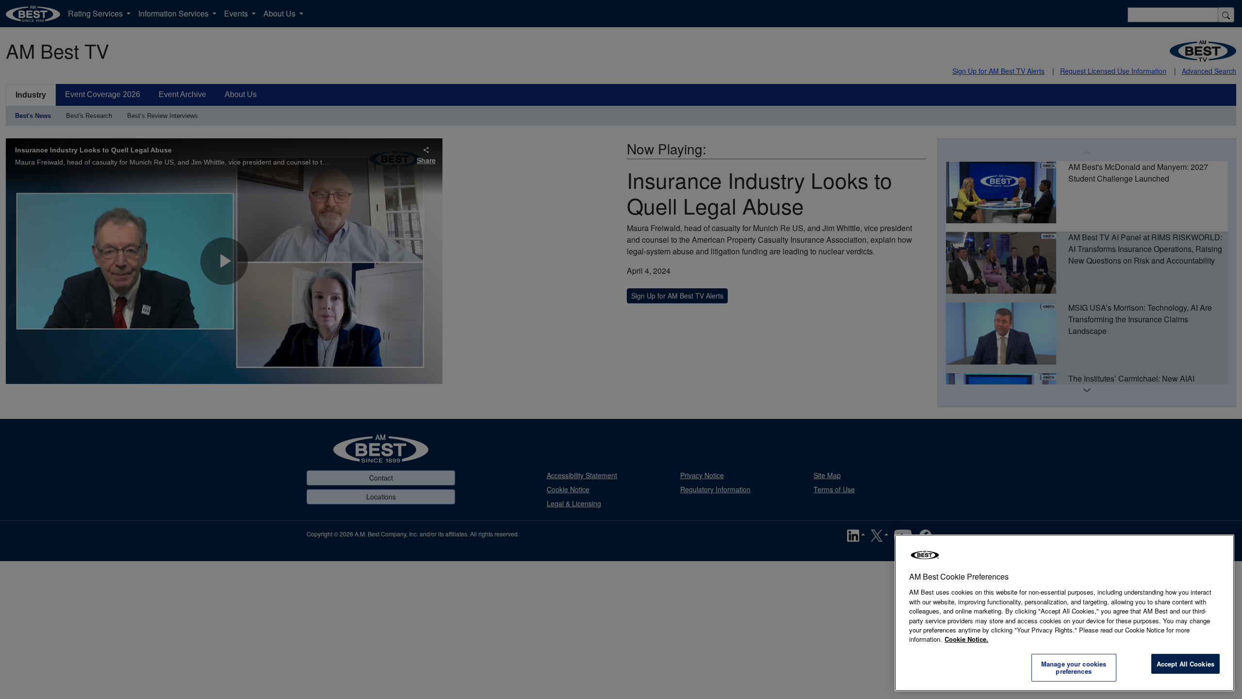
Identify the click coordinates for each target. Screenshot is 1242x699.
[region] (1064, 612)
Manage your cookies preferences (1073, 667)
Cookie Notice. (966, 639)
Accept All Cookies (1185, 663)
